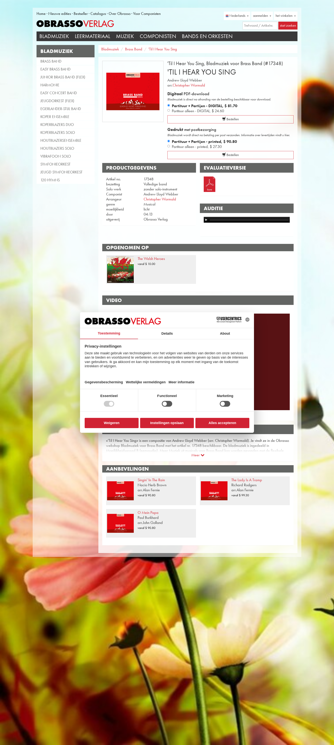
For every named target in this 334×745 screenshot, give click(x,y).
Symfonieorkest (55, 164)
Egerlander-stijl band (60, 108)
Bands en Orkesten (207, 36)
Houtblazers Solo (57, 148)
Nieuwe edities (59, 13)
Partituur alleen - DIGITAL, (198, 111)
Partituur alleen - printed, (197, 146)
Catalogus (98, 13)
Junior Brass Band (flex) (62, 77)
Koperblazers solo (57, 132)
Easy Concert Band (58, 93)
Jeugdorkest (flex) (57, 100)
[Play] (206, 219)
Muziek (125, 36)
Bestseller (81, 13)
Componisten (158, 36)
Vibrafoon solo (55, 156)
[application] (247, 220)
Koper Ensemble (54, 116)
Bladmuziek (54, 36)
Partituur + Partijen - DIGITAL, (204, 106)
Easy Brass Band (55, 69)
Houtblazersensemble (60, 140)
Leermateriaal (92, 36)
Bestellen (232, 119)
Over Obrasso (119, 13)
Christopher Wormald (189, 85)
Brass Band (50, 61)
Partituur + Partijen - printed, (204, 141)
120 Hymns (50, 180)
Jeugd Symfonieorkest (61, 172)
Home (41, 13)
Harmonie (49, 85)
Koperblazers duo (57, 124)
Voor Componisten (147, 13)
